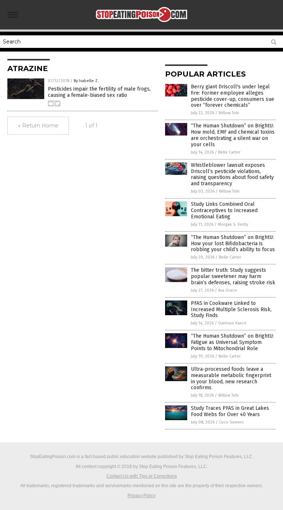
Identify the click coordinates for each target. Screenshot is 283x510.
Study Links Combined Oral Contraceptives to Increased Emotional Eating (224, 210)
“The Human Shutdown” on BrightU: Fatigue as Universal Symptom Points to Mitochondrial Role (232, 342)
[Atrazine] (141, 24)
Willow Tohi (229, 112)
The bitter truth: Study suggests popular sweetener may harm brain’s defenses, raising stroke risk (233, 276)
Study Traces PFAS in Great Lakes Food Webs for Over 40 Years (230, 411)
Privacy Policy (141, 495)
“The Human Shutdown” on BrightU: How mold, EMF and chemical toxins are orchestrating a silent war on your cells (233, 135)
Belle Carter (229, 152)
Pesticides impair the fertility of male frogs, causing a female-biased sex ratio (99, 92)
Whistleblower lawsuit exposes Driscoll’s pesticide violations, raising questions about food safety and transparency (232, 174)
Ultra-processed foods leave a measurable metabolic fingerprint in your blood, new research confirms (231, 378)
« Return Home (38, 125)
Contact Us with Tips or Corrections (141, 476)
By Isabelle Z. (86, 80)
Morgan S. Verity (233, 224)
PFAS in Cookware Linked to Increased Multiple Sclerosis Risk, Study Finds (231, 309)
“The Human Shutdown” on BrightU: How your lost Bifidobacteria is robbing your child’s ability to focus (233, 243)
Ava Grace (227, 290)
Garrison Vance (232, 323)
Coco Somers (231, 422)
